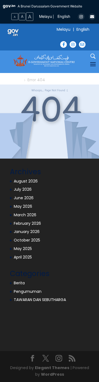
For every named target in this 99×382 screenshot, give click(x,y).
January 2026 (27, 231)
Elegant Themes (52, 367)
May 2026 (23, 206)
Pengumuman (28, 291)
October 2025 (27, 240)
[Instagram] (81, 16)
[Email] (92, 16)
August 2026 (26, 181)
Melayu (45, 16)
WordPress (52, 374)
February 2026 (27, 223)
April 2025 (23, 257)
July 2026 (23, 189)
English (63, 16)
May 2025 (23, 248)
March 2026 (25, 215)
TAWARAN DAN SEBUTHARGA (40, 299)
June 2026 (24, 198)
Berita (19, 283)
